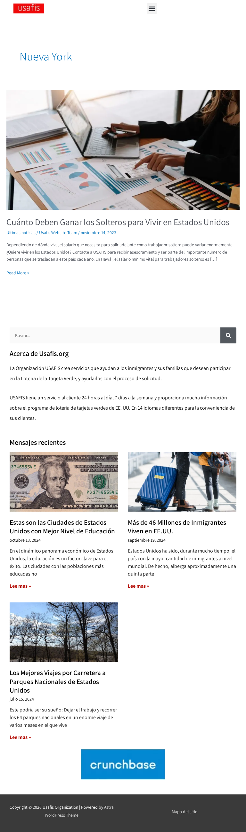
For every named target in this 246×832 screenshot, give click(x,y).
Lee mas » (20, 586)
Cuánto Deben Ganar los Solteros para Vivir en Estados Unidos (117, 222)
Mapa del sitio (184, 811)
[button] (152, 8)
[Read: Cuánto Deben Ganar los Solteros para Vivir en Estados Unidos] (123, 149)
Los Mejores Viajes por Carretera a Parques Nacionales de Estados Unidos (58, 681)
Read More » (17, 272)
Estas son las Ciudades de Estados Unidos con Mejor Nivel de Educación (62, 526)
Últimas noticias (21, 232)
